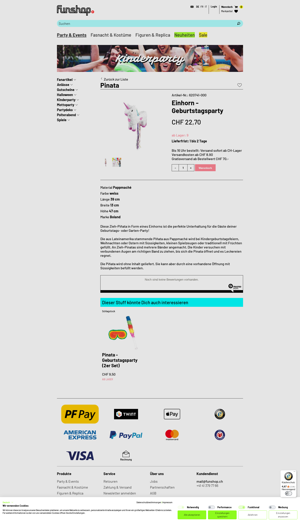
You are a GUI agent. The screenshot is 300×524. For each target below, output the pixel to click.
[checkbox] (181, 507)
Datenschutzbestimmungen (148, 502)
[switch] (288, 493)
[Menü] (294, 472)
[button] (8, 502)
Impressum (167, 502)
